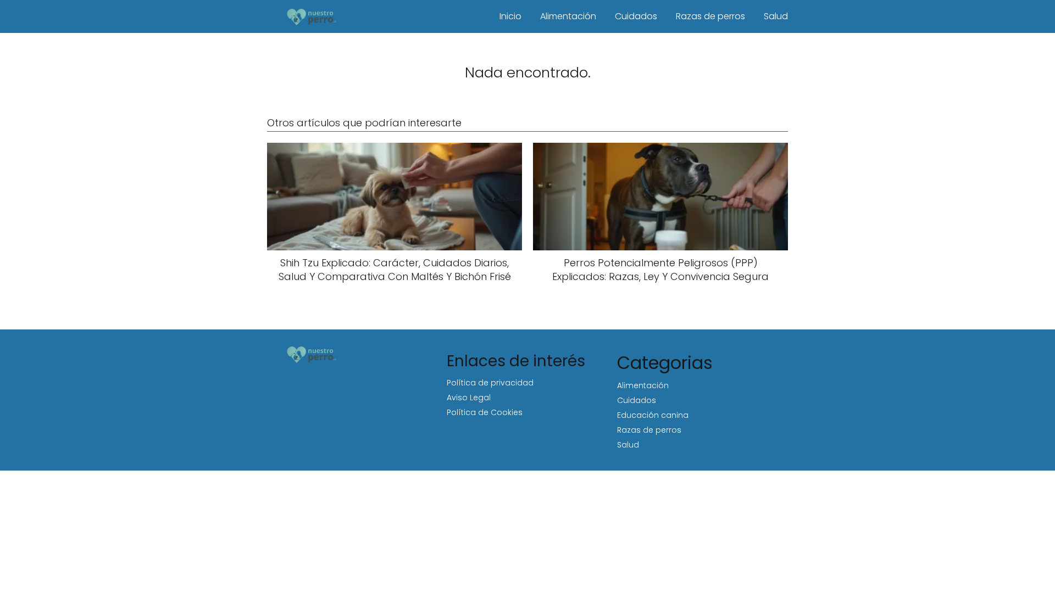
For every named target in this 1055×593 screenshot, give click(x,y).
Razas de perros (710, 16)
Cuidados (636, 16)
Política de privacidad (490, 382)
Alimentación (568, 16)
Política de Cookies (485, 412)
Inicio (510, 16)
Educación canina (652, 415)
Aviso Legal (469, 397)
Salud (776, 16)
